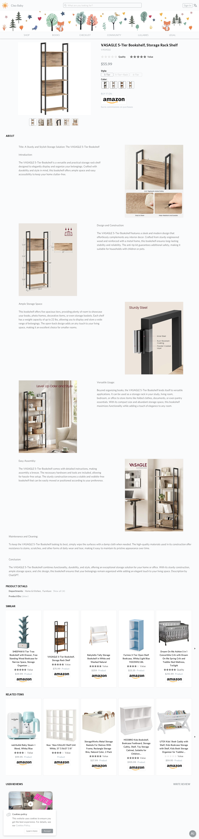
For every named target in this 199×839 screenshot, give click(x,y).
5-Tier (107, 74)
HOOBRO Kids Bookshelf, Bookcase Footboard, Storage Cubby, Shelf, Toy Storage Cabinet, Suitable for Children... (136, 746)
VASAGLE (106, 49)
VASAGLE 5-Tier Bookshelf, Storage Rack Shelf (61, 658)
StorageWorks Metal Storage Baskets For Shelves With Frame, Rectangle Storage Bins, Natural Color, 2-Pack (98, 747)
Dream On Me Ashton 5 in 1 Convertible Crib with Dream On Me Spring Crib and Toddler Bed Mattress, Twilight (174, 658)
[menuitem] (187, 5)
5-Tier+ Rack (121, 74)
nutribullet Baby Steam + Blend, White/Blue (23, 746)
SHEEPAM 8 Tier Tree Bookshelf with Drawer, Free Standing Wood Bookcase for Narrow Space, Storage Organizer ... (23, 658)
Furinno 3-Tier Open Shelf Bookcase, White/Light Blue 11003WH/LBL (136, 658)
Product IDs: (19, 596)
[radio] (102, 56)
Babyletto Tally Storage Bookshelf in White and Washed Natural (98, 658)
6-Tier (136, 74)
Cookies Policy (23, 825)
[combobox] (102, 5)
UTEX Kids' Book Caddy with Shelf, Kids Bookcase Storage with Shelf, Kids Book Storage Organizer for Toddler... (174, 747)
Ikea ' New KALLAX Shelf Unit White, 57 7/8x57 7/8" (61, 746)
